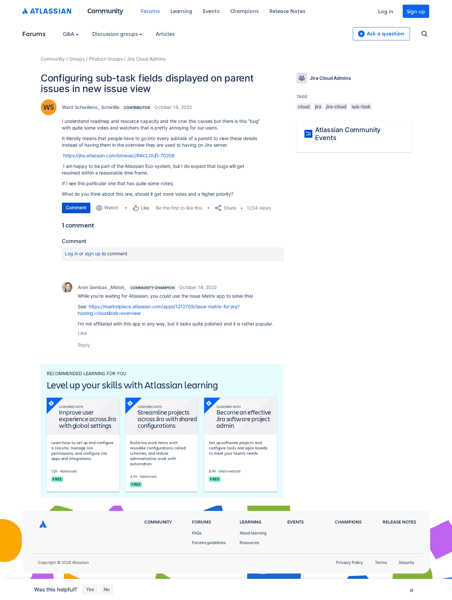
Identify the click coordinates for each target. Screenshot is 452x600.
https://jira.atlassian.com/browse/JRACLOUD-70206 (119, 155)
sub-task (361, 106)
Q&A (69, 33)
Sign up (416, 11)
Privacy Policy (349, 562)
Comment (76, 207)
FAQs (197, 532)
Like (82, 333)
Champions (244, 10)
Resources (249, 542)
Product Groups (106, 59)
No (107, 589)
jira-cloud (336, 106)
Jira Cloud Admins (146, 59)
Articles (165, 33)
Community (105, 10)
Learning (181, 10)
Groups (77, 59)
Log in (385, 11)
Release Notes (287, 10)
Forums (150, 10)
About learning (253, 532)
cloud (304, 106)
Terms (381, 562)
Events (211, 10)
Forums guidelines (209, 542)
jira (318, 106)
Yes (90, 589)
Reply (84, 345)
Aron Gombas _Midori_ (102, 287)
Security (406, 562)
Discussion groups (115, 33)
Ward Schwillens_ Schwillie (90, 107)
